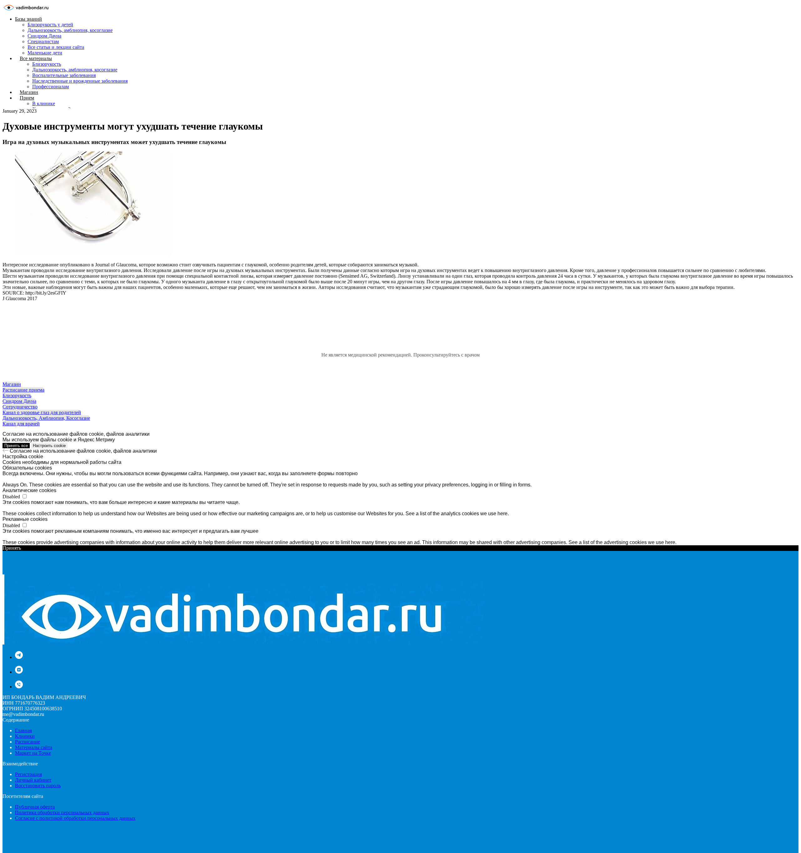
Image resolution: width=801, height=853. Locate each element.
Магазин (29, 92)
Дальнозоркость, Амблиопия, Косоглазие (46, 418)
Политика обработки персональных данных (62, 812)
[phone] (19, 686)
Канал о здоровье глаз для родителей (42, 412)
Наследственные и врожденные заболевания (80, 81)
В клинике (43, 103)
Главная (23, 730)
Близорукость (46, 64)
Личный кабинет (33, 780)
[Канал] (19, 657)
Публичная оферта (35, 806)
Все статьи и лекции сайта (56, 47)
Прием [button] (27, 97)
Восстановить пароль (38, 785)
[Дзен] (19, 672)
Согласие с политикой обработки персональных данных (75, 818)
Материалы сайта (33, 747)
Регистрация (28, 774)
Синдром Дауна (44, 36)
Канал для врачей (21, 423)
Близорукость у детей (50, 24)
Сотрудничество (20, 406)
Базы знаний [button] (28, 19)
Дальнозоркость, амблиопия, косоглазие (70, 30)
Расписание (27, 741)
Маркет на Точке (33, 753)
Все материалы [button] (36, 58)
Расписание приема (23, 390)
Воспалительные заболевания (64, 75)
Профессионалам (50, 86)
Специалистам (43, 41)
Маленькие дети (45, 52)
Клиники (25, 736)
